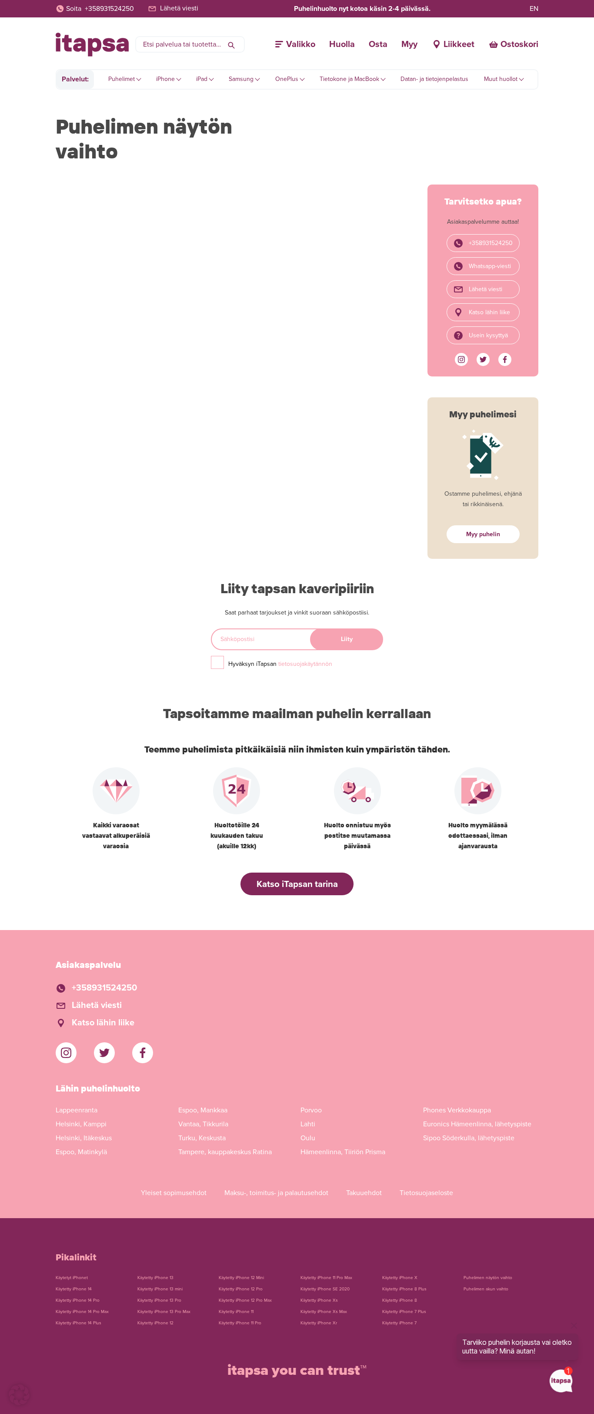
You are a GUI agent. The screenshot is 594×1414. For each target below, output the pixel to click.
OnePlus (286, 79)
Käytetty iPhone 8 (399, 1300)
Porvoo (311, 1110)
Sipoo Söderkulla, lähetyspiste (468, 1138)
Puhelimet (121, 79)
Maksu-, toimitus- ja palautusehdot (276, 1192)
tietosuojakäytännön (305, 664)
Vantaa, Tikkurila (203, 1124)
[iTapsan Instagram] (461, 359)
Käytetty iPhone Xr (318, 1323)
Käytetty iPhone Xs (319, 1300)
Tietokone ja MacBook (349, 79)
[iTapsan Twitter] (483, 359)
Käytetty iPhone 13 (155, 1278)
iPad (201, 79)
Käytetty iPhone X (399, 1278)
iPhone (165, 79)
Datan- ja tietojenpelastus (434, 79)
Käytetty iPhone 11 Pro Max (326, 1278)
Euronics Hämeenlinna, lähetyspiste (477, 1124)
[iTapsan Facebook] (504, 359)
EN (534, 8)
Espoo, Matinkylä (81, 1152)
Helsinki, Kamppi (81, 1124)
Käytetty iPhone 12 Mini (241, 1278)
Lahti (307, 1124)
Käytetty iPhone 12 (155, 1323)
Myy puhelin (483, 534)
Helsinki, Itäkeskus (84, 1138)
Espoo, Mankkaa (202, 1110)
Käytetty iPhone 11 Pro (240, 1323)
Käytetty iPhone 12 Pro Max (245, 1300)
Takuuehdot (364, 1192)
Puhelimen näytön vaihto (488, 1278)
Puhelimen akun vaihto (486, 1289)
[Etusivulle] (92, 44)
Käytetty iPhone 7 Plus (404, 1312)
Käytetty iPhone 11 (236, 1312)
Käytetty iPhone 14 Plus (78, 1323)
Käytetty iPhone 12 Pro (241, 1289)
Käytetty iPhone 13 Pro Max (163, 1312)
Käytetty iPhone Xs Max (323, 1312)
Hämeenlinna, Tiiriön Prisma (342, 1152)
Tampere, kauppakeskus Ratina (225, 1152)
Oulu (307, 1138)
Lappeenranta (76, 1110)
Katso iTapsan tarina (297, 884)
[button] (19, 1395)
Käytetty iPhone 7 (399, 1323)
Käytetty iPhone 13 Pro (159, 1300)
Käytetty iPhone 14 (74, 1289)
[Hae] (231, 44)
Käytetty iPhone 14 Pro (78, 1300)
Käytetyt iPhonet (72, 1278)
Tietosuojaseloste (426, 1192)
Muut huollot (500, 79)
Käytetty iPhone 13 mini (160, 1289)
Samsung (241, 79)
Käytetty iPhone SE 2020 (325, 1289)
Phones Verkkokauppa (457, 1110)
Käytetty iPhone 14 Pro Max (82, 1312)
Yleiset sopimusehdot (174, 1192)
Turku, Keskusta (202, 1138)
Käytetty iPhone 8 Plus (404, 1289)
